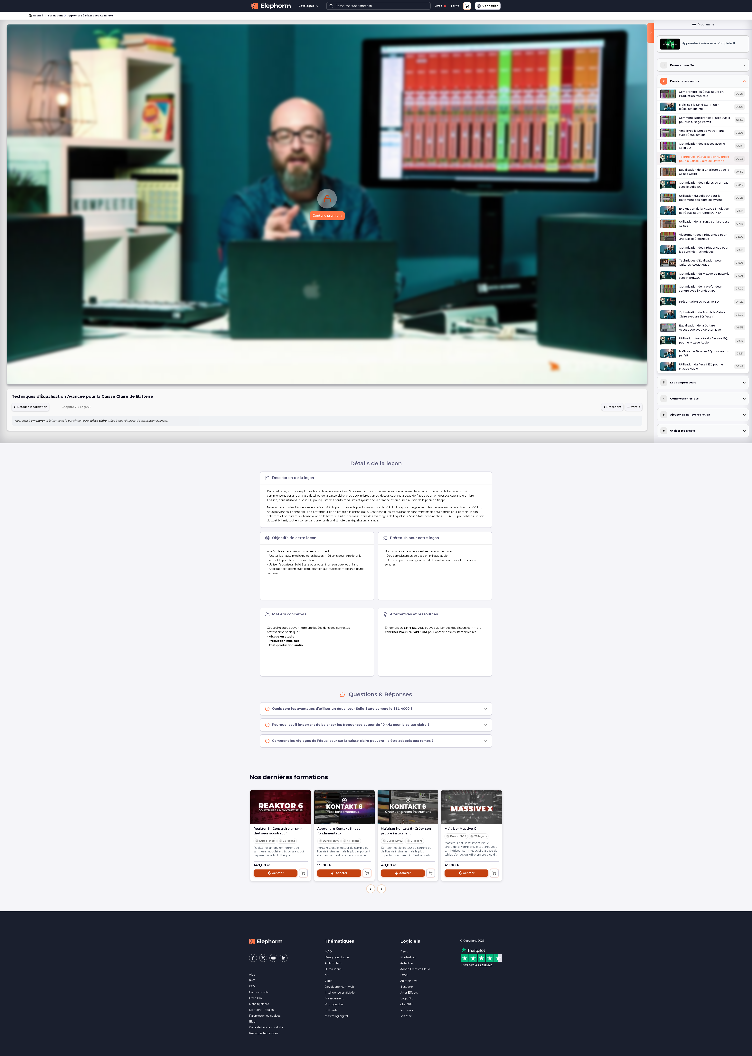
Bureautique (333, 969)
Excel (404, 975)
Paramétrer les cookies (264, 1015)
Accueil (38, 15)
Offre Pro (255, 998)
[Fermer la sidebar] (650, 33)
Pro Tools (406, 1010)
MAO (328, 951)
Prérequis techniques (263, 1033)
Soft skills (331, 1010)
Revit (404, 951)
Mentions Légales (261, 1010)
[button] (371, 889)
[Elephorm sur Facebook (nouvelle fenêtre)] (253, 958)
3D (327, 975)
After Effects (409, 992)
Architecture (333, 963)
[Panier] (467, 6)
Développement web (339, 986)
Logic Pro (407, 998)
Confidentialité (259, 992)
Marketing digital (336, 1016)
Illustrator (406, 986)
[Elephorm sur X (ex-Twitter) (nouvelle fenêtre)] (263, 958)
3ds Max (405, 1016)
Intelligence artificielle (340, 992)
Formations (55, 15)
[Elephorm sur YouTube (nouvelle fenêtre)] (273, 958)
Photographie (334, 1004)
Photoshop (408, 957)
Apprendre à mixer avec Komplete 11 (92, 15)
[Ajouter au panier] (303, 873)
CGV (252, 986)
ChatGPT (406, 1004)
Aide (252, 974)
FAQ (252, 980)
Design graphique (337, 957)
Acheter (278, 873)
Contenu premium (327, 215)
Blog (252, 1021)
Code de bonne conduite (266, 1027)
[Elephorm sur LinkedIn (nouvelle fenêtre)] (283, 958)
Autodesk (406, 963)
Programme (706, 24)
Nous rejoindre (259, 1004)
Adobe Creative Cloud (415, 969)
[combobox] (378, 6)
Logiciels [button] (410, 941)
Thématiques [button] (339, 941)
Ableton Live (409, 981)
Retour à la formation (31, 407)
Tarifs (454, 6)
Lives (439, 6)
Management (334, 998)
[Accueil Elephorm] (265, 941)
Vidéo (329, 981)
